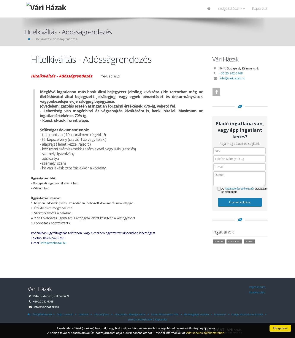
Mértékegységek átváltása (195, 314)
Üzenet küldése (240, 202)
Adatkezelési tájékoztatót (239, 188)
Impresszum (257, 287)
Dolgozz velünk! (64, 314)
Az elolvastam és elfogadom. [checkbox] (244, 190)
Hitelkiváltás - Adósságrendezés (129, 314)
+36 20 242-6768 (231, 73)
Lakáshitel (83, 314)
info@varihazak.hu (54, 243)
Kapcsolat (259, 8)
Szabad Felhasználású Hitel (164, 314)
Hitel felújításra (100, 314)
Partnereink (219, 314)
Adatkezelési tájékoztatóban (205, 333)
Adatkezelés (257, 292)
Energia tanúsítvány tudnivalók (246, 314)
